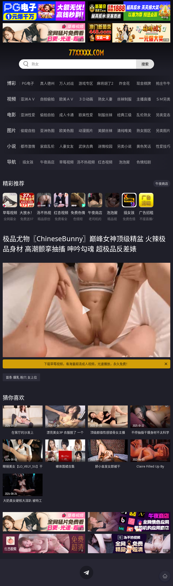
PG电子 (28, 83)
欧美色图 (66, 130)
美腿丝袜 (105, 130)
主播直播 (144, 99)
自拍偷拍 (47, 99)
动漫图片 (86, 130)
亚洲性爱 (28, 114)
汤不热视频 (86, 162)
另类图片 (163, 130)
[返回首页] (164, 576)
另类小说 (124, 146)
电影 (11, 115)
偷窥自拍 (28, 130)
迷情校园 (105, 146)
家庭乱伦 (47, 146)
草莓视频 (66, 162)
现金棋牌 (144, 83)
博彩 (11, 83)
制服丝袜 (105, 114)
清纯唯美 (124, 130)
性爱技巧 (163, 146)
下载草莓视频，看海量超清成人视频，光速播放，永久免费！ (86, 364)
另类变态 (163, 114)
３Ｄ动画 (86, 99)
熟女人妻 (105, 99)
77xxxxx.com (86, 52)
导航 (11, 162)
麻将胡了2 (105, 83)
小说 (11, 146)
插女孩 (28, 162)
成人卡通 (66, 114)
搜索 (145, 64)
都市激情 (28, 146)
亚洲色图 (47, 130)
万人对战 (66, 83)
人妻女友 (66, 146)
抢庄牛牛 (163, 83)
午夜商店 (47, 162)
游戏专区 (86, 83)
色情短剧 (144, 162)
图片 (11, 130)
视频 (11, 99)
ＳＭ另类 (163, 99)
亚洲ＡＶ (28, 99)
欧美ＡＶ (66, 99)
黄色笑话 (144, 146)
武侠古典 (86, 146)
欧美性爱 (86, 114)
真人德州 (47, 83)
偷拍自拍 (47, 114)
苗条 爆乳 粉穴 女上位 (21, 377)
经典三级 (124, 114)
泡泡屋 (124, 162)
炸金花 (124, 83)
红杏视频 (105, 162)
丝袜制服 (124, 99)
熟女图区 (144, 130)
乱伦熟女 (144, 114)
